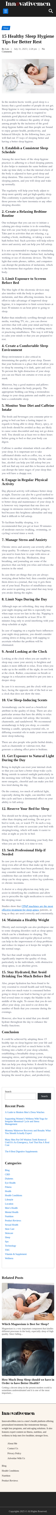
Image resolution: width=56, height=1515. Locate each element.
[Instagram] (43, 1413)
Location (9, 1204)
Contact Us (12, 1448)
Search (8, 1091)
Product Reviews (13, 1220)
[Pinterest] (49, 1413)
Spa (7, 1241)
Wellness (9, 1258)
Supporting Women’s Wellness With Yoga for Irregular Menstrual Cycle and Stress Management (26, 1121)
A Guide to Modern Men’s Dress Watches (24, 1112)
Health (8, 1191)
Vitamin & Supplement (16, 1254)
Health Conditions (13, 1195)
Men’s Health (11, 1208)
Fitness (8, 1187)
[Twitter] (45, 1413)
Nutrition (9, 1216)
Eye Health (10, 1183)
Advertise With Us (16, 1458)
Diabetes (9, 1178)
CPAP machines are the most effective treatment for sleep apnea (27, 907)
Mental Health (11, 1212)
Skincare (9, 1233)
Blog (7, 1170)
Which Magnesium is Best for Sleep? (25, 1324)
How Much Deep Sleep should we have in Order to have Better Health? (28, 1381)
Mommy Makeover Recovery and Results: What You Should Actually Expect (28, 1131)
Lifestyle (9, 1199)
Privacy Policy (14, 1453)
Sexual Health (11, 1224)
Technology (10, 1245)
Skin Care (9, 1229)
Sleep (7, 1237)
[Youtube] (47, 1413)
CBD (7, 1174)
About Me (12, 1443)
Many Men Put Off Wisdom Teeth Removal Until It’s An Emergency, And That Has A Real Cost (27, 1142)
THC (7, 1250)
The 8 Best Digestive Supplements (21, 1151)
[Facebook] (41, 1413)
